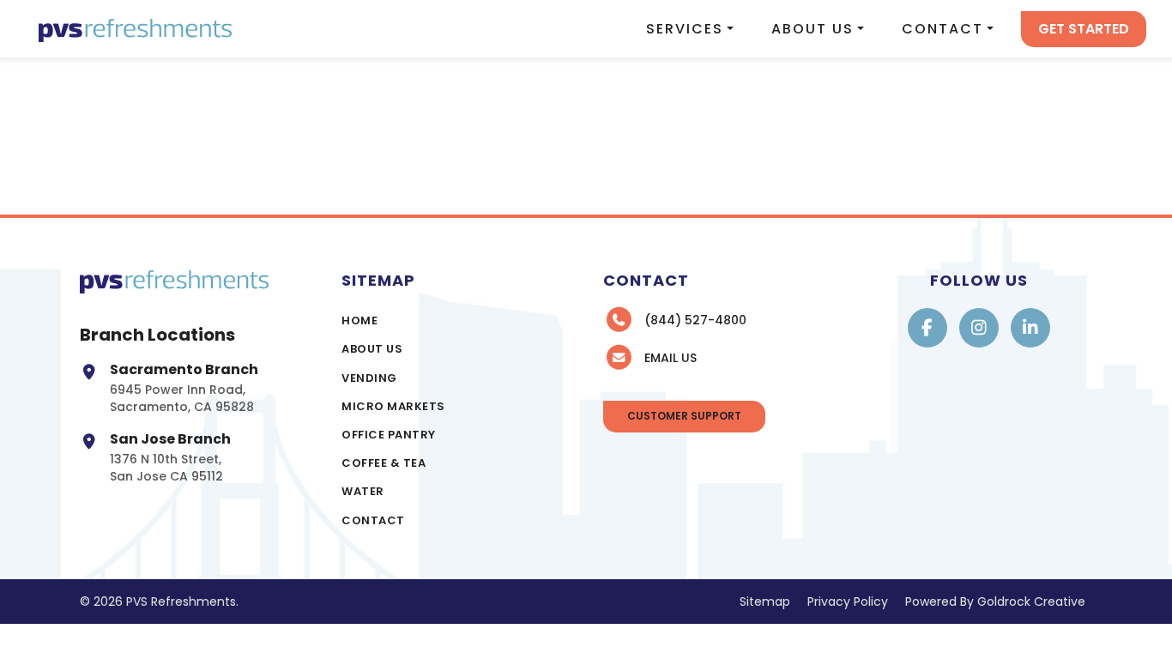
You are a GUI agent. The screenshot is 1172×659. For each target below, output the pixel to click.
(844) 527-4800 (695, 320)
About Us (812, 29)
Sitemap (765, 601)
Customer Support (684, 415)
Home (359, 320)
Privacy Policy (847, 601)
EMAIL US (670, 357)
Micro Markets (393, 406)
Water (362, 491)
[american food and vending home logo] (135, 28)
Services (684, 29)
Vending (369, 378)
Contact (942, 29)
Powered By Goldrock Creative (995, 601)
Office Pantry (388, 434)
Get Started (1083, 29)
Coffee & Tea (383, 463)
